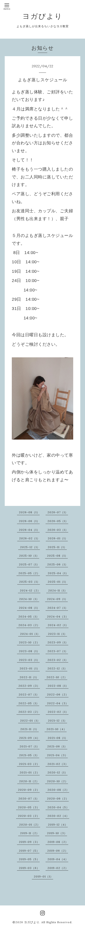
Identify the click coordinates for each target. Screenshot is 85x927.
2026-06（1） (29, 521)
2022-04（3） (57, 703)
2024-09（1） (57, 599)
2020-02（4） (58, 816)
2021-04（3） (57, 755)
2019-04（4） (57, 859)
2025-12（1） (30, 547)
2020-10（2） (57, 781)
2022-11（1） (29, 677)
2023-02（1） (57, 660)
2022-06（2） (57, 694)
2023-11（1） (57, 634)
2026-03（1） (57, 530)
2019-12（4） (58, 824)
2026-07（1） (57, 512)
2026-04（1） (29, 530)
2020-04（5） (58, 807)
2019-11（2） (29, 833)
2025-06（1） (57, 564)
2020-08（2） (58, 789)
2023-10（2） (29, 642)
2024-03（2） (29, 625)
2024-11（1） (57, 590)
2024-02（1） (58, 625)
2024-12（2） (30, 590)
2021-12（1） (57, 720)
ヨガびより (42, 16)
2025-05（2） (29, 573)
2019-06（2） (57, 850)
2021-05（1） (29, 755)
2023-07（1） (57, 651)
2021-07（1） (29, 746)
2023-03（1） (29, 660)
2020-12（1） (57, 772)
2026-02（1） (29, 538)
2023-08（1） (29, 651)
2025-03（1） (29, 581)
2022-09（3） (29, 685)
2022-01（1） (30, 720)
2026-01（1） (58, 538)
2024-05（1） (28, 616)
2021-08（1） (58, 738)
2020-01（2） (29, 824)
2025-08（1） (57, 555)
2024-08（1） (29, 607)
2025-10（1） (29, 555)
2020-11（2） (29, 781)
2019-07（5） (29, 850)
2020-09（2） (29, 789)
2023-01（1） (30, 668)
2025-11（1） (57, 547)
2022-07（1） (29, 694)
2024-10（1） (29, 599)
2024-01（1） (30, 634)
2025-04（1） (58, 573)
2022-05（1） (28, 703)
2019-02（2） (57, 868)
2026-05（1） (57, 521)
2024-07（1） (57, 607)
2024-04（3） (57, 616)
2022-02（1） (58, 711)
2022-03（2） (29, 711)
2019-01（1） (43, 876)
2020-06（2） (58, 798)
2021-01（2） (30, 772)
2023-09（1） (57, 642)
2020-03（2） (29, 816)
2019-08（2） (57, 842)
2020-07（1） (28, 798)
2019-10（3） (57, 833)
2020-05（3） (29, 807)
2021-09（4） (29, 738)
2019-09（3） (29, 842)
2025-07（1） (29, 564)
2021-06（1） (57, 746)
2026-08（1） (29, 512)
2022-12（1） (57, 668)
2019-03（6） (29, 868)
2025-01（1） (58, 581)
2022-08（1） (58, 685)
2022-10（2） (57, 677)
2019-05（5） (29, 859)
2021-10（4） (57, 729)
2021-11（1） (29, 729)
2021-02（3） (57, 764)
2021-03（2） (29, 764)
